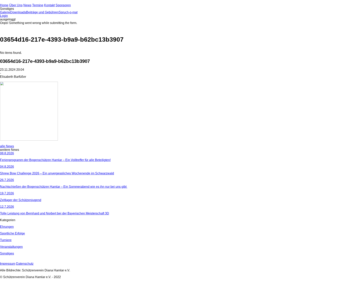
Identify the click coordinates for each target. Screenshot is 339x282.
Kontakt (49, 5)
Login (4, 15)
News (27, 5)
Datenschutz (25, 263)
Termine (37, 5)
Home (4, 5)
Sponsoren (63, 5)
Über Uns (16, 5)
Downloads (18, 12)
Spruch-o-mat (68, 12)
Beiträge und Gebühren (42, 12)
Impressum (7, 263)
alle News (7, 146)
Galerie (5, 12)
